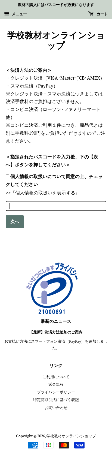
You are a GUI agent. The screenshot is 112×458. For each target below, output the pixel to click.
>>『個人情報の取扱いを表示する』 (43, 192)
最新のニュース (56, 321)
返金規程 (56, 384)
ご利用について (56, 376)
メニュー (19, 13)
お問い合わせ (56, 407)
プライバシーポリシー (56, 391)
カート (102, 14)
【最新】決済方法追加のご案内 (56, 332)
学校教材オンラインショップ (56, 40)
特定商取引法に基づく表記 (56, 399)
